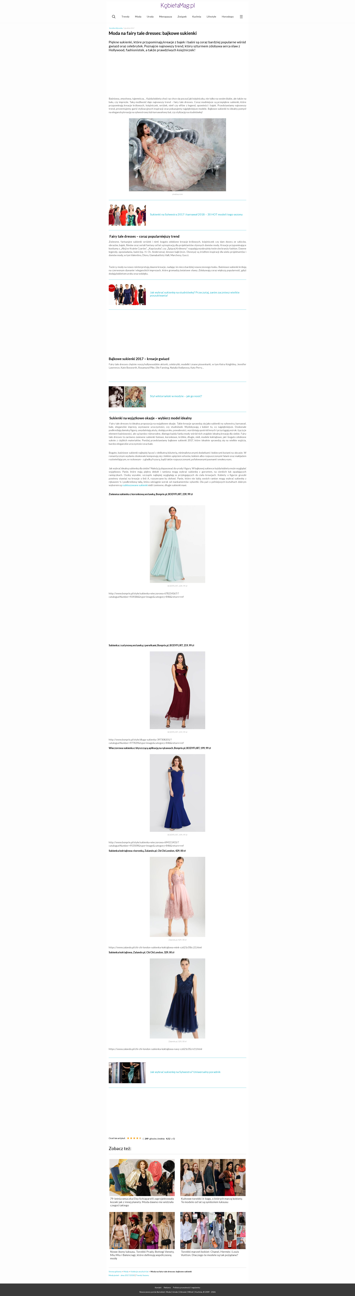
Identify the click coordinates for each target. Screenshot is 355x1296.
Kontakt (158, 1288)
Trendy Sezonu (142, 1275)
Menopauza (165, 16)
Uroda (150, 16)
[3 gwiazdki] (134, 1138)
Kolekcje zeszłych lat (139, 1271)
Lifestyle (211, 16)
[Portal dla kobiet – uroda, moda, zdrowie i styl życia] (177, 5)
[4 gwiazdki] (137, 1138)
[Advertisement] (177, 74)
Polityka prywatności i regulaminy (186, 1288)
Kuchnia (196, 16)
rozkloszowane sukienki (135, 485)
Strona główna (115, 1271)
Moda (138, 16)
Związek (182, 16)
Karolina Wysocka (116, 28)
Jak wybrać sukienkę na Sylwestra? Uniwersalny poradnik (185, 1071)
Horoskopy (228, 16)
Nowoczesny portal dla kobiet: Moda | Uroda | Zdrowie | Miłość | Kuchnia (171, 1292)
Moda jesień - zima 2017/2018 (121, 1275)
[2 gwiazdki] (131, 1138)
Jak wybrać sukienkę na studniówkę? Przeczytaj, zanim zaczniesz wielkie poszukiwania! (194, 294)
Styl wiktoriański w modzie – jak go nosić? (176, 396)
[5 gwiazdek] (140, 1138)
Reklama (167, 1288)
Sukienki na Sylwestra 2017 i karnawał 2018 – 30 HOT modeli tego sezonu (196, 214)
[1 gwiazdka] (128, 1138)
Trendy (125, 16)
